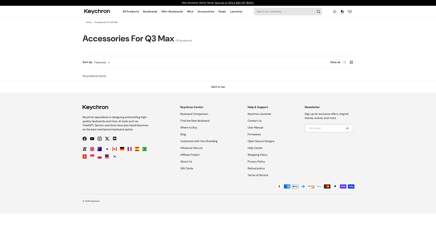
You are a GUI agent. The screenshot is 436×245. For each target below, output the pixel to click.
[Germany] (122, 149)
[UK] (92, 149)
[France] (129, 149)
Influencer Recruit (191, 148)
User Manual (255, 127)
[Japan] (107, 149)
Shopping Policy (258, 155)
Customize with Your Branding (198, 141)
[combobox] (288, 11)
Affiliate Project (190, 155)
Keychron (94, 201)
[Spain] (137, 149)
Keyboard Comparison (194, 114)
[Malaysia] (107, 156)
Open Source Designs (261, 141)
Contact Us (255, 120)
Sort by (87, 62)
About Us (186, 161)
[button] (349, 11)
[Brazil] (144, 149)
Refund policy (256, 168)
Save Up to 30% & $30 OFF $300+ (234, 2)
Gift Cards (186, 168)
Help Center (255, 148)
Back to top (218, 86)
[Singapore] (92, 156)
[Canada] (114, 149)
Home (89, 22)
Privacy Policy (256, 161)
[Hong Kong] (84, 156)
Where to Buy (188, 127)
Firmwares (254, 134)
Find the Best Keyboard (194, 120)
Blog (183, 134)
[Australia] (99, 149)
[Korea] (114, 156)
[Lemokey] (84, 149)
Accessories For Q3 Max (106, 22)
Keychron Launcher (259, 114)
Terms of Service (258, 175)
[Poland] (99, 156)
